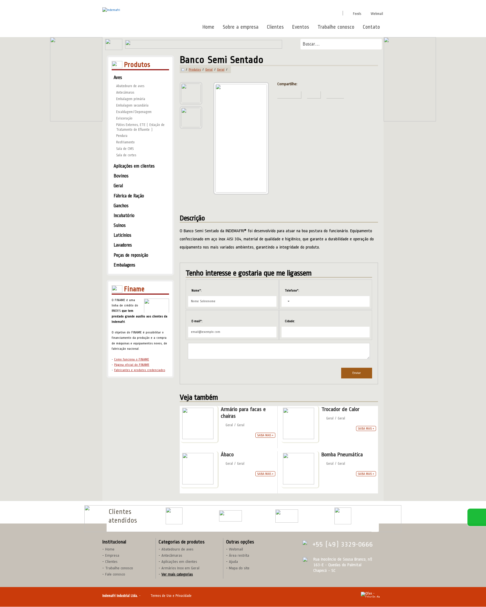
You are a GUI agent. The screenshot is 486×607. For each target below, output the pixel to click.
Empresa (112, 555)
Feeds (357, 14)
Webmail (377, 14)
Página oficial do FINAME (131, 365)
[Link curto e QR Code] (17, 591)
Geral (209, 69)
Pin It (308, 13)
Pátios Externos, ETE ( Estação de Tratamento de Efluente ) (140, 127)
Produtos (195, 69)
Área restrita (239, 555)
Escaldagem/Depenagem (134, 112)
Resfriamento (125, 142)
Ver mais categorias (177, 574)
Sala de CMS (125, 149)
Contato (371, 27)
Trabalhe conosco (336, 27)
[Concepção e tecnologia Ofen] (372, 594)
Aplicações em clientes (179, 561)
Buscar (375, 43)
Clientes (275, 27)
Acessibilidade (17, 569)
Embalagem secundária (132, 105)
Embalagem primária (130, 99)
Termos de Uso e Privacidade (171, 596)
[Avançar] (374, 517)
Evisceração (124, 118)
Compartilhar (284, 13)
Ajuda (233, 561)
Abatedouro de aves (130, 86)
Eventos (300, 27)
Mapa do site (239, 568)
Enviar (356, 373)
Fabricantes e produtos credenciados (139, 370)
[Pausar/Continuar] (374, 530)
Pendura (121, 136)
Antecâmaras (125, 92)
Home (208, 27)
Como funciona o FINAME (131, 359)
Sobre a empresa (240, 27)
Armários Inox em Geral (180, 568)
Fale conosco (115, 574)
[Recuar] (374, 509)
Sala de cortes (126, 155)
